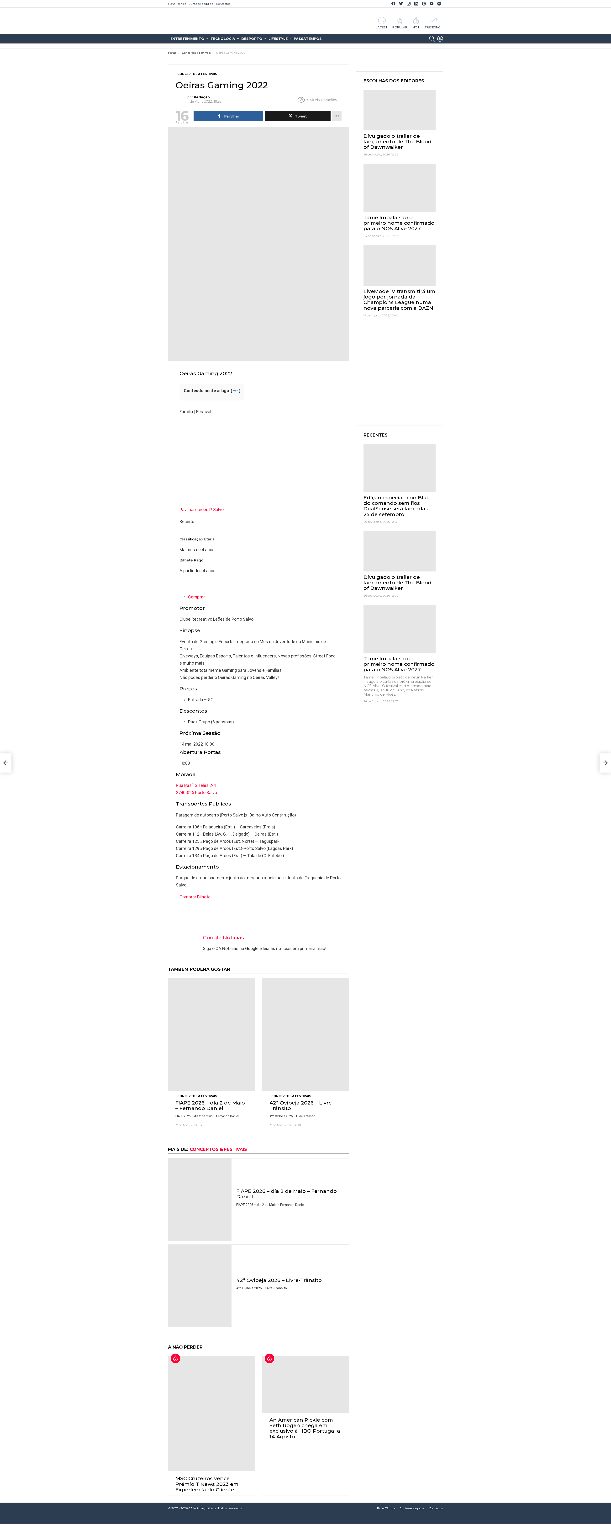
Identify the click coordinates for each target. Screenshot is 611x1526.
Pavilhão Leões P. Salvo (201, 509)
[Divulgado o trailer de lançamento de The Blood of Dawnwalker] (399, 110)
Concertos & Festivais (197, 1096)
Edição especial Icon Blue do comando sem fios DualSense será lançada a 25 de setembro (396, 506)
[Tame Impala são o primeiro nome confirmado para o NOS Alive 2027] (399, 188)
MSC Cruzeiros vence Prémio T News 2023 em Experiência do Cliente (206, 1483)
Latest (382, 27)
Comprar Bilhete (195, 896)
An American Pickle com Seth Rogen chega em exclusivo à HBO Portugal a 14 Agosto (304, 1428)
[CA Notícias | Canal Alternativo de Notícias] (305, 1519)
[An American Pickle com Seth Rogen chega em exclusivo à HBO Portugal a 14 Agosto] (305, 1384)
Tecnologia (223, 39)
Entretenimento (187, 39)
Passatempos (308, 39)
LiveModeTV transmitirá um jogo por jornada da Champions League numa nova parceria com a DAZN (399, 299)
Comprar (196, 596)
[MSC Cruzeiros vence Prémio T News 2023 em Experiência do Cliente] (211, 1413)
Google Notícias (223, 937)
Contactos (223, 3)
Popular (399, 27)
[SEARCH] (432, 38)
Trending (433, 27)
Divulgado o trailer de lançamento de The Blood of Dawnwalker (397, 141)
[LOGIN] (440, 38)
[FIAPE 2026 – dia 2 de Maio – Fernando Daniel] (211, 1034)
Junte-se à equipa (201, 3)
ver (235, 391)
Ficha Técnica (177, 3)
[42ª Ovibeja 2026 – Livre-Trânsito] (305, 1034)
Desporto (251, 39)
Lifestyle (278, 39)
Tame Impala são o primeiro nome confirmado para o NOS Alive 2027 (398, 222)
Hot (416, 27)
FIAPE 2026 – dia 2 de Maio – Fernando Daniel (210, 1105)
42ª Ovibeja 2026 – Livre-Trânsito (301, 1105)
